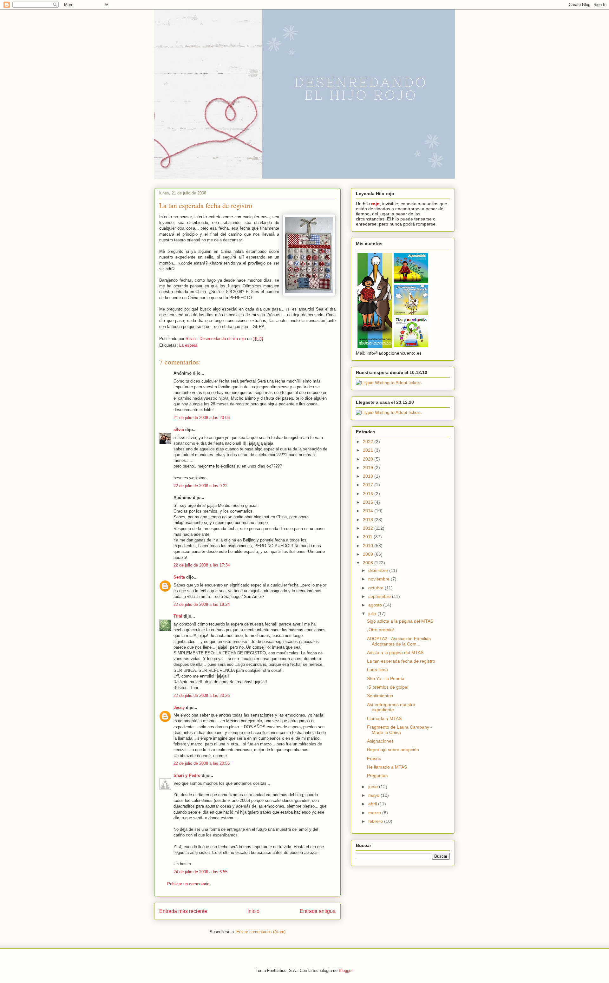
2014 (368, 510)
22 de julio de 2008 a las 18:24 (202, 604)
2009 (368, 554)
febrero (376, 821)
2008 (368, 562)
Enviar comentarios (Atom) (260, 931)
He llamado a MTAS (387, 767)
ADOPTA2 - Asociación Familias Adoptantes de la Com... (399, 641)
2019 (368, 467)
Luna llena (377, 669)
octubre (376, 587)
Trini (178, 616)
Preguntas (377, 775)
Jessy (179, 707)
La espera (188, 345)
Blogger (345, 970)
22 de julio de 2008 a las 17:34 (202, 565)
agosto (375, 604)
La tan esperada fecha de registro (401, 661)
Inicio (253, 911)
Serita (179, 577)
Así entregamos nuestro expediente (391, 707)
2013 (368, 519)
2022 (368, 441)
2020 (368, 459)
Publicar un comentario (188, 883)
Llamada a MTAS (384, 718)
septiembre (380, 596)
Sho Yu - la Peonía (385, 678)
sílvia (179, 429)
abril (373, 803)
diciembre (378, 570)
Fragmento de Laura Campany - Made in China (399, 729)
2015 (368, 502)
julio (372, 613)
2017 (368, 484)
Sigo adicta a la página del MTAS (400, 621)
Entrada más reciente (183, 911)
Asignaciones (380, 741)
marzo (375, 812)
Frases (374, 758)
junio (373, 786)
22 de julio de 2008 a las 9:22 (200, 485)
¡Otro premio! (380, 629)
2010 (368, 545)
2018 (368, 476)
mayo (374, 795)
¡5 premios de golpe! (388, 687)
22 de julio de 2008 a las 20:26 (202, 695)
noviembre (379, 578)
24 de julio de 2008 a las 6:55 (200, 871)
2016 (368, 493)
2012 (368, 528)
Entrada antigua (318, 911)
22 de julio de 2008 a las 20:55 (202, 763)
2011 (368, 536)
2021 (368, 450)
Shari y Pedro (187, 775)
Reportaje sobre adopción (393, 749)
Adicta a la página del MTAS (395, 652)
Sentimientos (380, 695)
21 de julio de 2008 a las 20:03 (202, 417)
